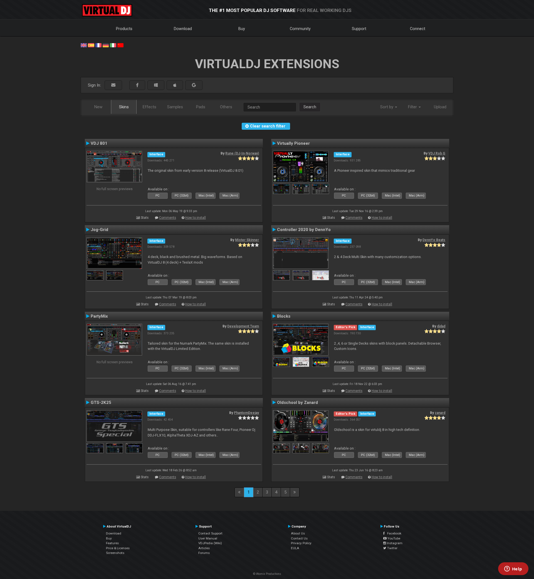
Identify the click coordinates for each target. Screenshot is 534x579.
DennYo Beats (433, 240)
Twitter (391, 548)
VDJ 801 (99, 143)
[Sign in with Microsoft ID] (155, 85)
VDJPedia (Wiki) (210, 543)
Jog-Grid (99, 229)
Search (309, 106)
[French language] (98, 44)
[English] (84, 44)
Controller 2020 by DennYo (304, 229)
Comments (167, 218)
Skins (124, 106)
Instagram (394, 543)
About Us (298, 533)
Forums (204, 553)
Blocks (283, 316)
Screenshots (115, 553)
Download (183, 28)
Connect (417, 28)
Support (359, 28)
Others (226, 106)
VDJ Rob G (436, 153)
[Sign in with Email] (113, 85)
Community (300, 28)
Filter (413, 106)
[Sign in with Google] (193, 85)
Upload (440, 106)
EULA (295, 548)
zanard (440, 413)
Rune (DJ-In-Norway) (242, 153)
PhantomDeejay (246, 413)
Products (124, 28)
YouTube (393, 538)
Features (112, 543)
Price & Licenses (118, 548)
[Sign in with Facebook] (137, 85)
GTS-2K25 (101, 402)
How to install (195, 218)
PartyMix (99, 316)
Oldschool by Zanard (297, 402)
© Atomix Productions (267, 574)
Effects (149, 106)
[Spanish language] (91, 44)
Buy (241, 28)
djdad (441, 326)
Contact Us (299, 538)
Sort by (387, 106)
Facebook (393, 533)
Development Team (243, 326)
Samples (175, 106)
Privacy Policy (301, 543)
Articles (204, 548)
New (98, 106)
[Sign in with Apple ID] (175, 85)
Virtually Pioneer (293, 143)
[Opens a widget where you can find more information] (513, 569)
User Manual (207, 538)
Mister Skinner (247, 240)
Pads (200, 106)
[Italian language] (113, 44)
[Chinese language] (120, 44)
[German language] (106, 44)
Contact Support (210, 533)
